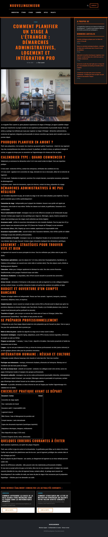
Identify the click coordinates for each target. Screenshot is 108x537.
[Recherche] (88, 5)
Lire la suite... (9, 510)
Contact (94, 5)
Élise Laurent (41, 62)
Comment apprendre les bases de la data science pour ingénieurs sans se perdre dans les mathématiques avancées (17, 499)
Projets (53, 12)
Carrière (38, 12)
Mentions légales (43, 527)
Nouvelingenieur (25, 5)
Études (24, 12)
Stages (31, 12)
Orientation (15, 12)
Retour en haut (65, 527)
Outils (46, 12)
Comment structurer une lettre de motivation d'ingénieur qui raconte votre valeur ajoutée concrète (53, 498)
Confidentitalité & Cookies (54, 527)
